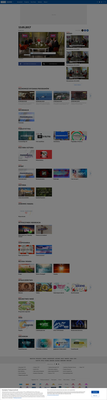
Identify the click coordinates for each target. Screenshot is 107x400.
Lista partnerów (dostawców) (53, 395)
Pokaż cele (95, 395)
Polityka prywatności (17, 397)
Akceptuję (95, 392)
